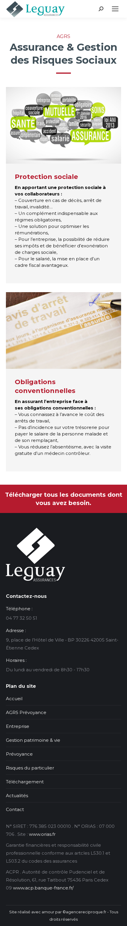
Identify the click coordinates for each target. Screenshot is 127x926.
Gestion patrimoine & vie (33, 740)
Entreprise (17, 726)
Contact (15, 809)
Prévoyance (19, 754)
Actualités (17, 795)
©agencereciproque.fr (84, 911)
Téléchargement (25, 781)
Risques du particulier (30, 768)
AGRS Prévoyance (26, 712)
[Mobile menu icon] (115, 9)
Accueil (14, 698)
